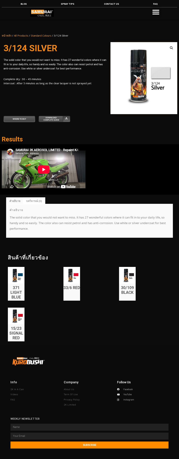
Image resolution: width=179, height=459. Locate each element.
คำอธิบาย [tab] (14, 201)
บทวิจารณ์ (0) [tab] (34, 201)
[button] (156, 12)
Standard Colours (41, 35)
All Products (21, 35)
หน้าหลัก (7, 35)
